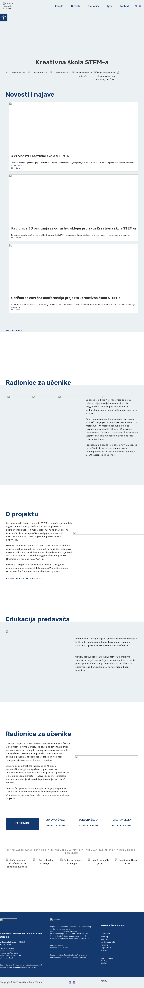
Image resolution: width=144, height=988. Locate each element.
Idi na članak (16, 168)
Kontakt (124, 6)
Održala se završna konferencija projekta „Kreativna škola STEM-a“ (66, 298)
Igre (109, 6)
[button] (3, 17)
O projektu (105, 934)
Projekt (59, 6)
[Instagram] (140, 6)
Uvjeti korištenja (107, 958)
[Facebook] (135, 6)
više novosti (15, 330)
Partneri (104, 939)
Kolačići (104, 963)
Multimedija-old (108, 942)
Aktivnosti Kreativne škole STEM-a (40, 156)
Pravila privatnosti (107, 961)
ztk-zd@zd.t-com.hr (13, 956)
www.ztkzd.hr (9, 958)
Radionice (94, 6)
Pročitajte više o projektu (26, 578)
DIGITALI (105, 981)
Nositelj (104, 936)
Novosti (75, 6)
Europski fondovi (56, 945)
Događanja (106, 947)
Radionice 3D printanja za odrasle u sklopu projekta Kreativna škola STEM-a (73, 228)
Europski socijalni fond (59, 948)
